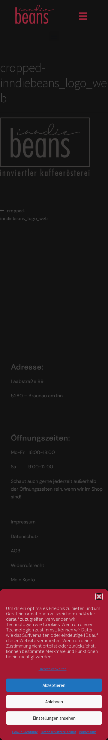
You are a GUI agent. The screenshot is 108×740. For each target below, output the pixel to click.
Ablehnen (54, 702)
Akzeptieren (54, 685)
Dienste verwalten (53, 669)
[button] (99, 597)
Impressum (87, 732)
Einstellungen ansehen (54, 718)
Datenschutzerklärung (58, 732)
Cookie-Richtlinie (25, 732)
